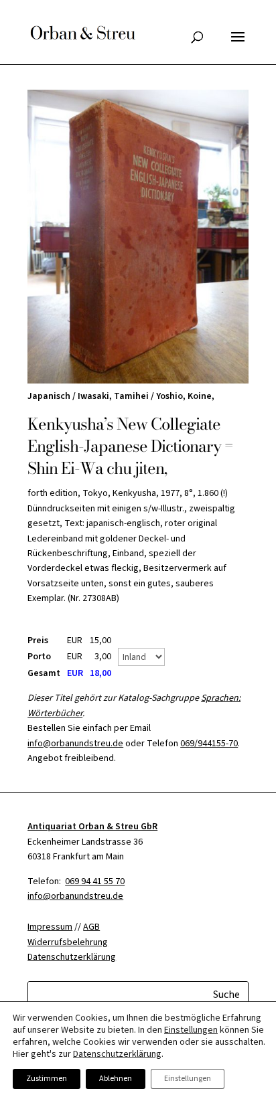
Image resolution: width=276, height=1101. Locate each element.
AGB (91, 927)
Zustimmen (46, 1078)
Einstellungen (191, 1030)
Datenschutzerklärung (117, 1054)
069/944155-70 (209, 743)
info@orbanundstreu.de (75, 743)
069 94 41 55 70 (95, 881)
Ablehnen (115, 1078)
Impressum (49, 927)
